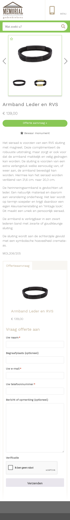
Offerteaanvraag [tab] (18, 265)
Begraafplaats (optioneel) (22, 353)
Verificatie (12, 457)
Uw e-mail (13, 368)
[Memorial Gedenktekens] (13, 10)
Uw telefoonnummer (20, 384)
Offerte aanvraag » (35, 122)
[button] (11, 38)
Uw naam (13, 337)
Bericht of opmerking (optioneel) (27, 399)
